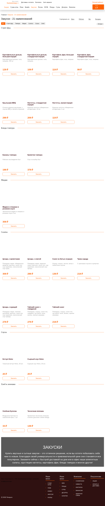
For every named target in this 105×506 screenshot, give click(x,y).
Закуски (34, 7)
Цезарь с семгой (34, 259)
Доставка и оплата (27, 2)
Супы (58, 7)
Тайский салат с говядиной (34, 308)
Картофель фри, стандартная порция (85, 55)
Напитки (72, 7)
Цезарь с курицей (10, 307)
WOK (46, 7)
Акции (6, 7)
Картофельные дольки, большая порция (12, 55)
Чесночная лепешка (35, 411)
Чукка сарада (82, 259)
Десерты (64, 7)
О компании (80, 481)
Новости (79, 484)
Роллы (40, 7)
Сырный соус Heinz (35, 359)
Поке (21, 7)
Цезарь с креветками (11, 259)
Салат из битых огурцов (62, 259)
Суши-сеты (14, 7)
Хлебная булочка (10, 411)
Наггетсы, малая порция (62, 103)
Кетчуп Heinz (8, 359)
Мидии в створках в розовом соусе (11, 208)
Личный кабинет (97, 2)
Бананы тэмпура (9, 155)
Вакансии (79, 490)
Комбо (27, 7)
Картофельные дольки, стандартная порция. (37, 55)
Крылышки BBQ (9, 103)
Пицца (52, 7)
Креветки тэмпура (34, 155)
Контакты (38, 2)
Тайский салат (58, 307)
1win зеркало (47, 2)
